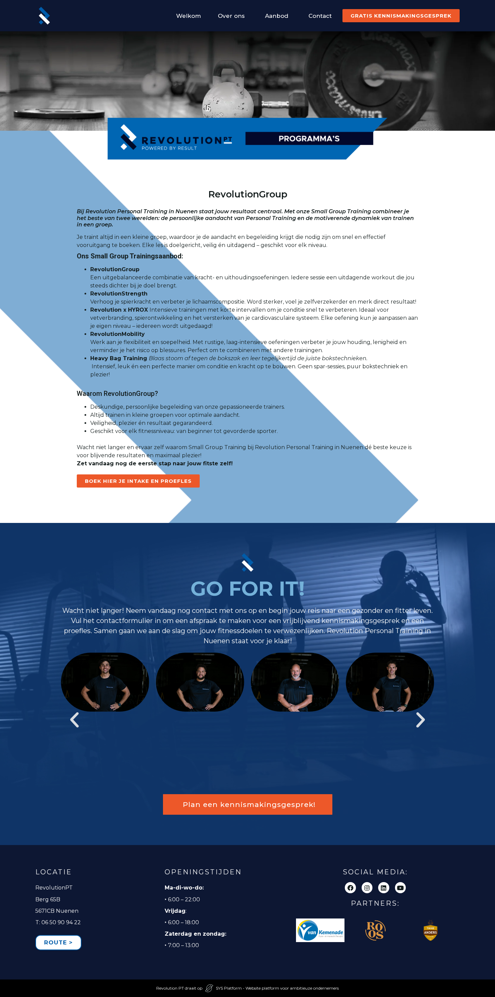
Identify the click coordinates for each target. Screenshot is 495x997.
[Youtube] (400, 887)
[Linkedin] (383, 887)
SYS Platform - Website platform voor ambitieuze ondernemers (277, 988)
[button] (74, 720)
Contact (320, 15)
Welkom (188, 15)
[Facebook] (350, 887)
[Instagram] (367, 887)
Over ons (231, 15)
